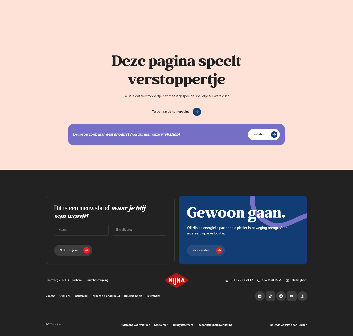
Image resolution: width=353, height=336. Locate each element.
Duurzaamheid (133, 296)
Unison (302, 325)
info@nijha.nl (299, 280)
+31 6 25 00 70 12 (241, 280)
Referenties (153, 296)
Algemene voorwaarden (135, 325)
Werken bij (81, 296)
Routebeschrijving (97, 280)
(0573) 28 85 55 (272, 280)
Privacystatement (182, 325)
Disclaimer (161, 325)
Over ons (64, 296)
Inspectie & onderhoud (106, 296)
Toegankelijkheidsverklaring (214, 325)
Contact (50, 296)
